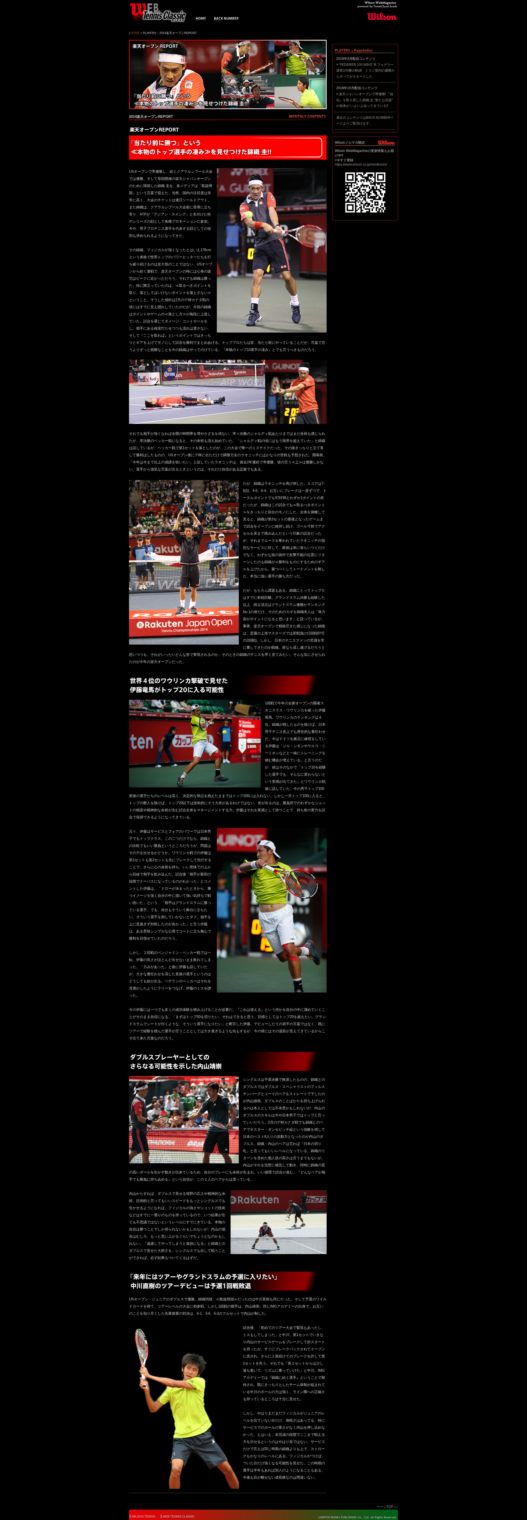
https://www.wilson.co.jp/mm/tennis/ (361, 164)
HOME (201, 19)
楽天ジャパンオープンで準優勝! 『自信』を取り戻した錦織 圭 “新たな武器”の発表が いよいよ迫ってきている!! (364, 100)
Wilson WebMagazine (160, 12)
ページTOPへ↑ (387, 1507)
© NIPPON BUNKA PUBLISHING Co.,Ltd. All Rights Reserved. (353, 1517)
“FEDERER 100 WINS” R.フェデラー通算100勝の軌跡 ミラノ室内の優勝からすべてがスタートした (365, 70)
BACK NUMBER (226, 19)
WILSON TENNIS (143, 1516)
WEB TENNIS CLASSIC (179, 1516)
